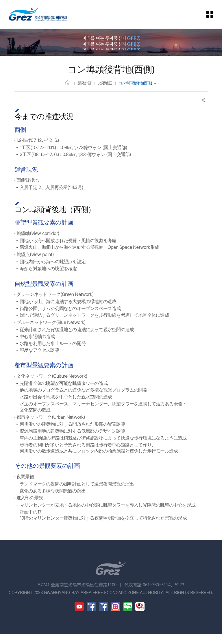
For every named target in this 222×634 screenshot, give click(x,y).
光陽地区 (105, 83)
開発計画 (84, 83)
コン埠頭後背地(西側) (135, 83)
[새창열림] (79, 606)
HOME (68, 82)
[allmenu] (210, 14)
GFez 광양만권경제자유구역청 (38, 14)
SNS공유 (204, 100)
